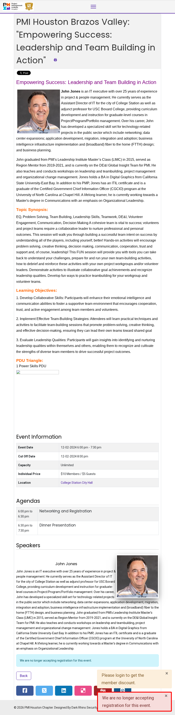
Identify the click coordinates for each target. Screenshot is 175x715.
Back (24, 676)
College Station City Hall (77, 482)
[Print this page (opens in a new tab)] (55, 60)
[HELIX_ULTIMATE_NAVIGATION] (93, 6)
